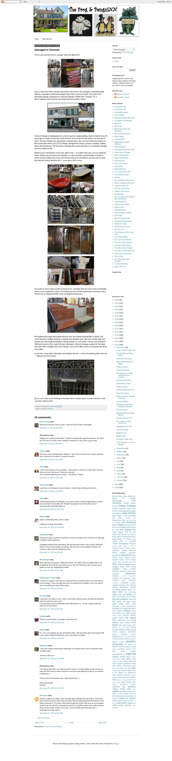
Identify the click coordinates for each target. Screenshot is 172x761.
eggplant (115, 594)
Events (114, 506)
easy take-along (130, 592)
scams (114, 661)
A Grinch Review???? (124, 418)
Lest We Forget (122, 430)
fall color (122, 594)
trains (123, 682)
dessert (133, 587)
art (119, 555)
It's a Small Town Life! (122, 172)
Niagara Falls (123, 532)
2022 (117, 313)
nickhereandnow (120, 201)
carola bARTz (119, 139)
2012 (117, 345)
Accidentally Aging (121, 112)
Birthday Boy (121, 436)
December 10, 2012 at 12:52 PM (52, 688)
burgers (133, 569)
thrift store (132, 680)
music (114, 634)
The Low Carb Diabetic (122, 240)
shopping (120, 663)
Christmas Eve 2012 (123, 380)
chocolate (127, 578)
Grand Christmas (122, 370)
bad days (133, 555)
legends (133, 615)
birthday (121, 564)
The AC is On (119, 229)
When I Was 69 (120, 267)
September (121, 455)
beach (122, 560)
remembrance (117, 654)
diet (113, 590)
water (134, 689)
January (120, 480)
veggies (115, 689)
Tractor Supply (117, 546)
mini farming (131, 627)
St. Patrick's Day (129, 539)
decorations (124, 587)
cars (134, 571)
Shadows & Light (120, 224)
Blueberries (132, 496)
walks (129, 689)
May (119, 467)
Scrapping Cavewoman (123, 221)
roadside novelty (118, 656)
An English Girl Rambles (123, 120)
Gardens (122, 508)
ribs (124, 654)
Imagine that (131, 518)
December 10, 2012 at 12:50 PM (52, 658)
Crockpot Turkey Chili (124, 439)
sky (113, 668)
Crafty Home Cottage (122, 152)
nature (134, 634)
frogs (130, 599)
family (129, 594)
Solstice (133, 537)
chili (120, 578)
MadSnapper (119, 194)
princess (114, 649)
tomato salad (116, 682)
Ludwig (43, 616)
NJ (127, 527)
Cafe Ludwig (119, 136)
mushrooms (132, 632)
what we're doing (122, 696)
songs (114, 670)
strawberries (132, 673)
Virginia (124, 550)
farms (114, 597)
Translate (129, 52)
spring (120, 673)
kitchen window (117, 615)
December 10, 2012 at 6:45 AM (51, 552)
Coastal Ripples (120, 147)
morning (115, 630)
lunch (124, 625)
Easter (133, 503)
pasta (127, 639)
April (119, 471)
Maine (121, 525)
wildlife (114, 705)
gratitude (123, 606)
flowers (123, 597)
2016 (117, 332)
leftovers (126, 615)
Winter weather (119, 553)
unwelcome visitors (128, 684)
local (128, 620)
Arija (41, 498)
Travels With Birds (121, 264)
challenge (115, 576)
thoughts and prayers (122, 680)
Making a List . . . (122, 433)
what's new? (117, 701)
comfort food (118, 580)
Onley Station (122, 534)
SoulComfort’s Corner (122, 226)
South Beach (117, 539)
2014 (117, 338)
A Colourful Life (120, 107)
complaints (115, 583)
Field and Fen (119, 161)
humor (118, 613)
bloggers (115, 567)
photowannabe (119, 210)
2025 (117, 303)
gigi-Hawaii (118, 166)
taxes (128, 677)
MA (113, 525)
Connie (42, 451)
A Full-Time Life (120, 109)
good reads (117, 604)
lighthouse (121, 620)
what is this (132, 691)
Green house (117, 511)
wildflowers (132, 703)
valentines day (118, 687)
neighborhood (116, 636)
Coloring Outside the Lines (124, 149)
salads (128, 659)
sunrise (134, 675)
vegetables (132, 687)
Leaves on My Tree (121, 186)
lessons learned (118, 618)
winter (121, 705)
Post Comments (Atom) (53, 726)
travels (128, 682)
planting (121, 646)
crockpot (122, 585)
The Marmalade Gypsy (122, 245)
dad (131, 585)
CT (123, 498)
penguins (121, 642)
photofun (131, 641)
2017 (117, 329)
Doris (42, 467)
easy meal (117, 592)
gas (124, 601)
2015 (117, 335)
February (120, 477)
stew (125, 672)
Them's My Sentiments (122, 253)
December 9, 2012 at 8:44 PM (51, 428)
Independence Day (118, 520)
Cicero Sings (45, 422)
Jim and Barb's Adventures (124, 180)
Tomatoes (132, 543)
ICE (113, 518)
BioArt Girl (118, 126)
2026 (117, 300)
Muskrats (127, 525)
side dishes (117, 666)
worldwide (128, 705)
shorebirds (126, 663)
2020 (117, 319)
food (128, 597)
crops (127, 585)
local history (125, 622)
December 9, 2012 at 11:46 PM (51, 491)
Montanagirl (44, 560)
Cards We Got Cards (124, 358)
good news (131, 601)
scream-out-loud (123, 661)
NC (120, 527)
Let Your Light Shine (121, 188)
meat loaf (121, 627)
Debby (42, 630)
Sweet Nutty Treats (123, 383)
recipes (133, 651)
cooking (115, 585)
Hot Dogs (125, 515)
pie (126, 644)
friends (133, 597)
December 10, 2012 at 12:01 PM (52, 622)
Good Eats (131, 508)
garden (119, 601)
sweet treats (122, 677)
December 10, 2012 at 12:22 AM (52, 527)
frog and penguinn (120, 599)
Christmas (116, 503)
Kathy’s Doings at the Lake (124, 183)
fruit (134, 599)
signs (134, 666)
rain (113, 651)
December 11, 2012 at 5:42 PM (51, 713)
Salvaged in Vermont (124, 426)
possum (43, 596)
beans (127, 560)
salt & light (118, 215)
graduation (115, 606)
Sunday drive (117, 541)
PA (113, 537)
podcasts (128, 646)
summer (127, 675)
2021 (117, 316)
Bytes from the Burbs (122, 134)
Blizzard (115, 496)
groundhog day (117, 608)
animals (115, 555)
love (120, 625)
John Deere (129, 520)
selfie (114, 663)
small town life (124, 668)
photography (117, 644)
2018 (117, 325)
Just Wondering (128, 522)
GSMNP (115, 508)
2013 (117, 341)
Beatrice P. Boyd (123, 94)
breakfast (115, 569)
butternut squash (126, 571)
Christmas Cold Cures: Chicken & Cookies (124, 405)
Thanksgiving (123, 543)
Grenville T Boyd (123, 97)
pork (134, 646)
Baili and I (118, 123)
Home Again (116, 515)
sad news (116, 659)
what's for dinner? (127, 698)
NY (113, 530)
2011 (117, 484)
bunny (125, 569)
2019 (117, 322)
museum (122, 632)
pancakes (121, 639)
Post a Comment (43, 718)
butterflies (115, 571)
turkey (114, 684)
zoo (134, 705)
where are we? (127, 701)
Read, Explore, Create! (122, 213)
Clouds (126, 503)
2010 (117, 487)
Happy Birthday (129, 513)
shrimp (133, 663)
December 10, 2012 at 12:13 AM (52, 509)
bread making (131, 567)
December (121, 347)
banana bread (117, 557)
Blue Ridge (123, 496)
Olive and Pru (119, 207)
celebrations (130, 573)
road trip (43, 409)
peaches (133, 639)
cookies (133, 583)
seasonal (132, 661)
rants (123, 651)
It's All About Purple (121, 174)
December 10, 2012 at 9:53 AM (51, 609)
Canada (133, 498)
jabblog (117, 177)
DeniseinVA (44, 485)
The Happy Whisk (121, 237)
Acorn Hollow (119, 115)
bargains (127, 557)
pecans (114, 642)
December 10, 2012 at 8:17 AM (51, 570)
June (119, 464)
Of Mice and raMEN (121, 204)
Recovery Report (122, 393)
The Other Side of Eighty (123, 248)
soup (119, 670)
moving (133, 630)
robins (128, 656)
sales (134, 659)
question (129, 649)
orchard (114, 639)
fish (118, 597)
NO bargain (132, 527)
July (118, 461)
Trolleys (125, 546)
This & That (118, 256)
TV (126, 541)
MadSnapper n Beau (48, 578)
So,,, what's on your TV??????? (123, 422)
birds (114, 564)
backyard (125, 555)
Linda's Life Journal (121, 191)
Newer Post (39, 722)
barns (134, 557)
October (120, 451)
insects (133, 613)
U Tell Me (132, 546)
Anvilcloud (44, 535)
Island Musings (120, 169)
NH (123, 527)
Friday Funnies (122, 367)
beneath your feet (129, 562)
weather (115, 691)
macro (129, 625)
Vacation (115, 548)
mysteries (124, 634)
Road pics (126, 537)
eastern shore (126, 590)
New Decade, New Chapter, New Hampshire (124, 198)
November (121, 448)
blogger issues (130, 564)
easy (134, 589)
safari (123, 659)
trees (134, 682)
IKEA (120, 518)
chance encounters (129, 576)
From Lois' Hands (121, 163)
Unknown (43, 695)
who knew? (122, 703)
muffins (114, 632)
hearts (134, 608)
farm (134, 594)
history (119, 611)
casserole (115, 574)
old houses (132, 636)
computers (124, 583)
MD (116, 525)
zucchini (115, 708)
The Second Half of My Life (124, 251)
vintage (122, 689)
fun (113, 601)
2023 (117, 309)
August (120, 458)
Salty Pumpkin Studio (122, 218)
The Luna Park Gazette (123, 242)
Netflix (117, 530)
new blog (125, 636)
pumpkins (121, 649)
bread (122, 567)
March (119, 474)
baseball (115, 560)
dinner (118, 590)
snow (133, 668)
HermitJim (44, 646)
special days (126, 670)
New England (126, 530)
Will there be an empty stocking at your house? (124, 375)
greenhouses (131, 606)
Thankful (132, 541)
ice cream (126, 613)
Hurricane (132, 515)
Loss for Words (122, 401)
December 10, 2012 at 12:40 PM (52, 638)
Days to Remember (121, 155)
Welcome (132, 550)
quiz (134, 649)
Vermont (50, 409)
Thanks (115, 543)
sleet (117, 668)
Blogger (116, 744)
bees (119, 562)
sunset (114, 677)
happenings (127, 608)
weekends (123, 691)
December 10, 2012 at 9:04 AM (51, 588)
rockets (133, 656)
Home (37, 39)
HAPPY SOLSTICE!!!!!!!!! (125, 390)
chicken (115, 578)
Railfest (119, 537)
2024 (117, 306)
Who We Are (47, 39)
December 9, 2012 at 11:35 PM (51, 478)
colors (134, 578)
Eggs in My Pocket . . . (122, 158)
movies (127, 630)
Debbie (42, 516)
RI (115, 537)
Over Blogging (131, 534)
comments (132, 580)
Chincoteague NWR (124, 501)
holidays (126, 611)
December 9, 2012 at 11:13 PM (51, 459)
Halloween (126, 511)
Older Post (103, 722)
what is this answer (120, 694)
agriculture (132, 553)
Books (114, 498)
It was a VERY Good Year (125, 350)
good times (131, 604)
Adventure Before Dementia (124, 118)
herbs (114, 611)
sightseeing (127, 666)
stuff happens (117, 675)
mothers (121, 630)
